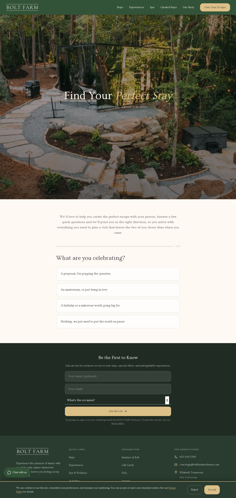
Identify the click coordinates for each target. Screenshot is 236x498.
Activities (74, 480)
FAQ (124, 472)
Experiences (136, 7)
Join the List (116, 411)
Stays (120, 7)
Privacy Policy (118, 423)
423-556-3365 (188, 456)
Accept (212, 489)
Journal (126, 480)
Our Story (188, 7)
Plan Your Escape (215, 7)
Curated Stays (168, 7)
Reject (194, 489)
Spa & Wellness (78, 472)
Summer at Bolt (130, 457)
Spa (152, 7)
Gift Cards (128, 465)
